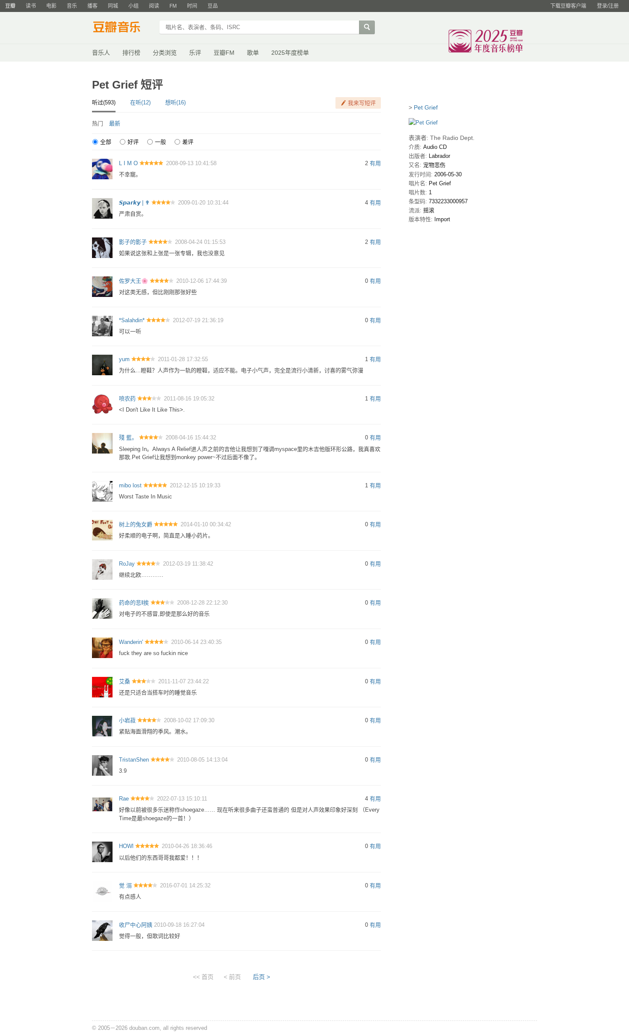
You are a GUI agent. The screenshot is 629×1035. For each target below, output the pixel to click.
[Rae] (102, 804)
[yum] (102, 365)
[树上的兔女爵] (102, 530)
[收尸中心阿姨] (102, 930)
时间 (192, 6)
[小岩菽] (102, 726)
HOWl (126, 846)
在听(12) (140, 102)
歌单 (253, 52)
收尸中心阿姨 (135, 925)
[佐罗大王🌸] (102, 286)
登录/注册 (608, 6)
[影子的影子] (102, 247)
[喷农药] (102, 403)
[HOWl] (102, 851)
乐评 (195, 52)
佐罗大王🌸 (133, 281)
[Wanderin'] (102, 647)
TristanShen (134, 759)
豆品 (213, 6)
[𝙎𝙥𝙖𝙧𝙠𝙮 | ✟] (102, 208)
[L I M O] (102, 169)
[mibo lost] (102, 490)
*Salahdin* (132, 320)
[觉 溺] (102, 890)
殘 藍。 (128, 437)
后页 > (261, 976)
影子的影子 (133, 242)
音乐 (72, 6)
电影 (51, 6)
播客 (92, 6)
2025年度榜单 (290, 52)
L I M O (128, 163)
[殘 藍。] (102, 443)
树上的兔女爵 (135, 524)
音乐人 (101, 52)
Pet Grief (426, 107)
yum (124, 359)
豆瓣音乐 (123, 28)
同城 (113, 6)
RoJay (127, 564)
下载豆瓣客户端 (568, 6)
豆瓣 (10, 6)
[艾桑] (102, 686)
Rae (124, 798)
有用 (375, 163)
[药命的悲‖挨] (102, 608)
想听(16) (175, 102)
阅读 (154, 6)
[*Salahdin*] (102, 325)
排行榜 (131, 52)
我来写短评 (362, 103)
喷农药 (127, 398)
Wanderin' (131, 642)
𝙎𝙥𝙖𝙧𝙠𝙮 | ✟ (134, 202)
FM (173, 6)
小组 (133, 6)
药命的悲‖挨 (134, 602)
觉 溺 (125, 885)
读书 (31, 6)
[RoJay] (102, 569)
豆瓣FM (224, 52)
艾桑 (124, 681)
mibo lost (130, 485)
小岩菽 (127, 720)
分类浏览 (165, 52)
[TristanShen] (102, 765)
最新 (114, 123)
